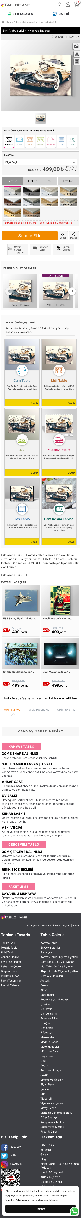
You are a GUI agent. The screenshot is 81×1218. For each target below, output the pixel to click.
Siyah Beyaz (48, 1084)
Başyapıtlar (47, 994)
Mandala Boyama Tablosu (56, 1112)
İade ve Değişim (61, 925)
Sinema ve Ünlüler (51, 1079)
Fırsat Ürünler (48, 1131)
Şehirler (45, 1089)
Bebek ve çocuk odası (54, 999)
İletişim (76, 925)
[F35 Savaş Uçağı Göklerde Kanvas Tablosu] (21, 600)
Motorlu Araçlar (49, 1046)
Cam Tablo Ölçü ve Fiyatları (57, 961)
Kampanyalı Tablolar (52, 1122)
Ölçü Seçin (11, 162)
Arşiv (43, 990)
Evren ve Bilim (49, 1018)
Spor (43, 1093)
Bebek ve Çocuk (11, 966)
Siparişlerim (33, 925)
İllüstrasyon (47, 1032)
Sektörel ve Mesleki (52, 1126)
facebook (15, 1146)
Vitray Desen (48, 1108)
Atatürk (45, 980)
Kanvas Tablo (48, 942)
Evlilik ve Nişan (10, 975)
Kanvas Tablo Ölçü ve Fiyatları (59, 957)
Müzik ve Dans (49, 1051)
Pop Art (45, 1065)
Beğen (63, 237)
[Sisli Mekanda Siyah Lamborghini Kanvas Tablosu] (60, 653)
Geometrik (46, 1027)
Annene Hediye (10, 957)
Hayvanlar (46, 1056)
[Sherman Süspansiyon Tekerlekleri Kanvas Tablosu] (21, 653)
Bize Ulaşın (47, 1144)
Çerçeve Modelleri (51, 975)
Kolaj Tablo (7, 952)
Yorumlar (45, 1149)
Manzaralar (47, 1037)
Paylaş (73, 237)
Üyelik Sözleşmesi (51, 1172)
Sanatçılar (46, 952)
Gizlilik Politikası (16, 1199)
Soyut (44, 1074)
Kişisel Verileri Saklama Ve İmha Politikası (59, 1165)
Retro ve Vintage (50, 1070)
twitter (13, 1155)
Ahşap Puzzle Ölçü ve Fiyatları (59, 971)
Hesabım (46, 925)
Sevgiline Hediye (11, 961)
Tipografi (46, 1098)
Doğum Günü (9, 971)
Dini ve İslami (48, 1013)
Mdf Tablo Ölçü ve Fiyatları (56, 966)
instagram (15, 1163)
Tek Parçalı (8, 942)
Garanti (44, 1154)
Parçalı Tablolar (10, 985)
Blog (43, 1159)
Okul (43, 1060)
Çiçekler (45, 1004)
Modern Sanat (49, 1041)
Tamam (40, 1208)
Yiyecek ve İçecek (51, 1103)
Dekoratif (46, 1008)
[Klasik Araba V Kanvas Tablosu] (60, 600)
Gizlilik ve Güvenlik (51, 1181)
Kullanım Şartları (50, 1177)
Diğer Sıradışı (48, 1117)
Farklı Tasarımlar (11, 980)
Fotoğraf (45, 1023)
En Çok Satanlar (50, 947)
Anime (44, 985)
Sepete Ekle (29, 235)
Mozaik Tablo (9, 947)
